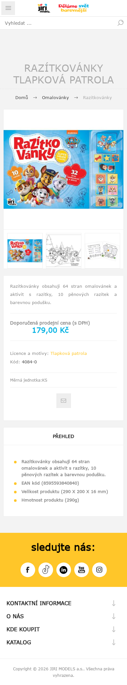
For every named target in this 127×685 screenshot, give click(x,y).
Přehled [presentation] (63, 436)
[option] (25, 251)
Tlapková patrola (68, 353)
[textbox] (57, 22)
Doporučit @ (63, 400)
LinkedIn (63, 569)
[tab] (63, 436)
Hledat (120, 22)
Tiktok (45, 569)
